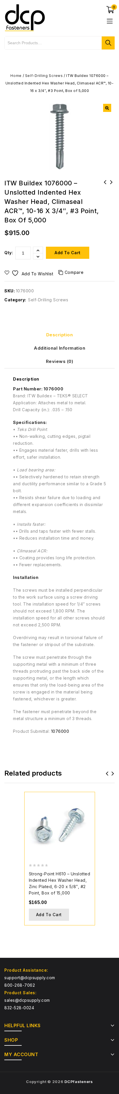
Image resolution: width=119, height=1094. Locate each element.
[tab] (59, 335)
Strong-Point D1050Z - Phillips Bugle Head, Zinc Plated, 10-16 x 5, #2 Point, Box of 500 (111, 189)
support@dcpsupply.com (29, 977)
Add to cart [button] (49, 914)
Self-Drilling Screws (44, 75)
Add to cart (68, 252)
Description (59, 334)
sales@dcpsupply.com (27, 1000)
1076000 (60, 731)
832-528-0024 (19, 1007)
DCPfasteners (78, 1081)
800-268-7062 (19, 985)
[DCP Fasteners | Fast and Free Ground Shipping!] (24, 17)
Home (16, 75)
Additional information (59, 348)
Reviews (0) (59, 361)
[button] (107, 108)
